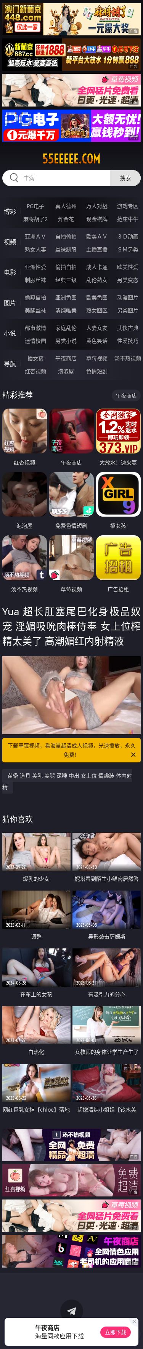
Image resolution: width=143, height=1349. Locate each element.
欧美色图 (97, 297)
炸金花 (66, 219)
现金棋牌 (97, 219)
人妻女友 (97, 327)
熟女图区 (97, 310)
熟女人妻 (35, 249)
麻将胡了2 (35, 219)
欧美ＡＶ (97, 236)
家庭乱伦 (66, 327)
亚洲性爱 (35, 266)
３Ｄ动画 (127, 236)
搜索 (125, 177)
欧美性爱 (127, 266)
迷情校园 (35, 340)
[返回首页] (133, 1333)
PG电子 (35, 206)
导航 (10, 364)
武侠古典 (127, 327)
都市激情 (35, 327)
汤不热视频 (127, 358)
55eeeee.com (71, 158)
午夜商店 (66, 358)
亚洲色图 (66, 297)
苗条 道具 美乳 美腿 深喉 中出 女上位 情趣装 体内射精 (67, 781)
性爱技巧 (127, 340)
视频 (10, 242)
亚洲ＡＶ (35, 236)
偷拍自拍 (66, 266)
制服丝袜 (35, 279)
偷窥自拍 (35, 297)
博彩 (10, 211)
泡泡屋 (66, 371)
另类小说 (66, 340)
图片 (10, 303)
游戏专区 (127, 206)
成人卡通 (97, 266)
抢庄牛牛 (127, 219)
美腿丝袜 (35, 310)
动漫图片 (127, 297)
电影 (10, 272)
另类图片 (127, 310)
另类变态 (127, 279)
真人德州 (66, 206)
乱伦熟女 (97, 279)
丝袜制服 (66, 249)
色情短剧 (97, 371)
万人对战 (97, 206)
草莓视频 (97, 358)
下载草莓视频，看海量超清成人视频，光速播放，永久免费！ (72, 750)
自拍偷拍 (66, 236)
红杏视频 (35, 371)
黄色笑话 (97, 340)
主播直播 (97, 249)
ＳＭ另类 (127, 249)
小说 (10, 333)
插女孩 (35, 358)
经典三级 (66, 279)
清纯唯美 (66, 310)
